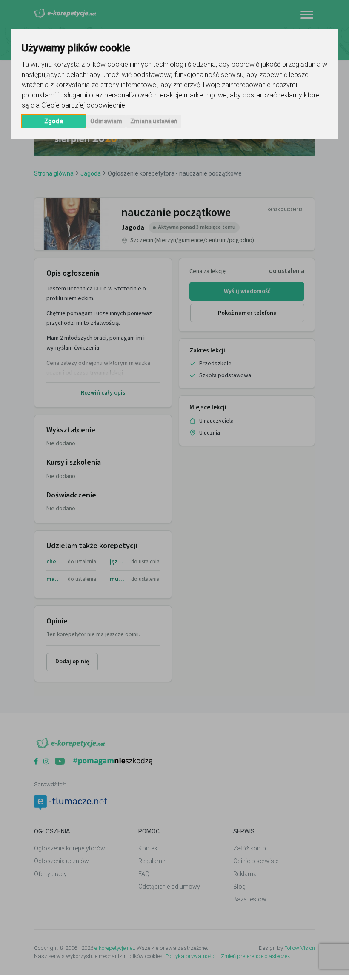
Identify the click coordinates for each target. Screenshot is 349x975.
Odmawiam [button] (106, 121)
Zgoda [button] (53, 121)
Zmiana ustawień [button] (153, 121)
